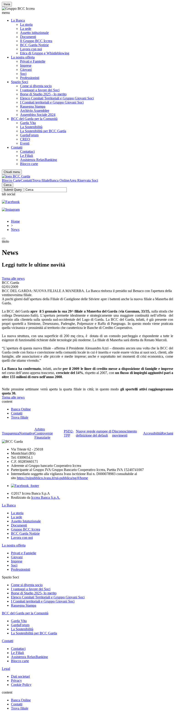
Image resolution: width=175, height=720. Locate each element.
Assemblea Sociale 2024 (37, 115)
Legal (6, 669)
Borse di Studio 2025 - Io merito (43, 94)
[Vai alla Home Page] (16, 176)
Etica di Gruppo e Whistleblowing (44, 53)
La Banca (18, 20)
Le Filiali (26, 156)
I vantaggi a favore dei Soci (39, 90)
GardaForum (29, 135)
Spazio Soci (19, 82)
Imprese (25, 65)
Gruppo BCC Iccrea (25, 529)
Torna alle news (13, 278)
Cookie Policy (21, 685)
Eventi (24, 143)
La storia (26, 24)
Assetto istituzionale (34, 33)
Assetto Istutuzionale (26, 521)
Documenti (28, 37)
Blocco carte (29, 164)
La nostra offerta (23, 57)
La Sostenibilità (31, 127)
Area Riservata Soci (83, 180)
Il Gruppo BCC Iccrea (36, 41)
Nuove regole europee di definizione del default (93, 433)
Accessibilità (152, 433)
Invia (7, 4)
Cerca (7, 185)
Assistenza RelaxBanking (38, 160)
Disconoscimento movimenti (124, 433)
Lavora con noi (31, 49)
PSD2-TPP (69, 433)
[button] (87, 13)
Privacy (16, 680)
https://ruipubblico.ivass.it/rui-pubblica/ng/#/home (52, 478)
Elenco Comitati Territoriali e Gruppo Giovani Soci (57, 98)
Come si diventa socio (36, 86)
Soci (23, 74)
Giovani (26, 69)
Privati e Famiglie (32, 61)
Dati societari (20, 676)
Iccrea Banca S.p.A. (45, 497)
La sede (25, 29)
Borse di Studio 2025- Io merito (34, 593)
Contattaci (27, 151)
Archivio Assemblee (34, 110)
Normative (26, 433)
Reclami (167, 433)
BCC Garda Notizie (34, 45)
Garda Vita (28, 123)
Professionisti (29, 78)
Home (15, 221)
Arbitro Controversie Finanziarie (43, 433)
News (15, 230)
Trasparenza (10, 433)
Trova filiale (40, 180)
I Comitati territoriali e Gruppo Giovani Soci (52, 102)
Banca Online (59, 180)
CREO (25, 139)
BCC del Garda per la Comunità (34, 119)
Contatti (16, 147)
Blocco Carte (11, 180)
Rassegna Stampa (32, 106)
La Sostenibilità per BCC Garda (43, 131)
